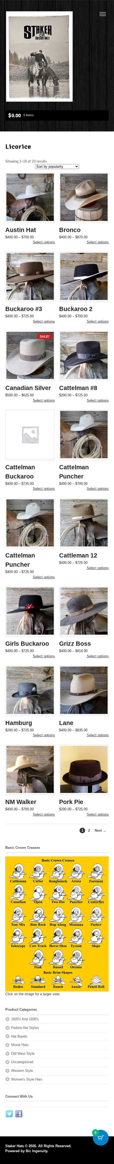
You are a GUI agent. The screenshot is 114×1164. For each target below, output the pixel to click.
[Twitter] (9, 1114)
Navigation (102, 14)
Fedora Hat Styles (25, 1028)
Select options (44, 242)
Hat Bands (19, 1036)
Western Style (22, 1071)
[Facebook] (19, 1114)
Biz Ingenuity (36, 1151)
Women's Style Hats (26, 1079)
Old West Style (22, 1054)
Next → (100, 830)
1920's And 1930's (25, 1019)
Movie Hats (20, 1045)
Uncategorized (22, 1062)
